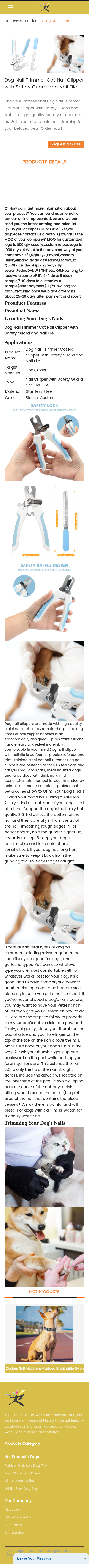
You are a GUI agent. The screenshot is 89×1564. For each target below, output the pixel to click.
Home (17, 21)
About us (12, 1509)
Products (32, 21)
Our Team (13, 1525)
